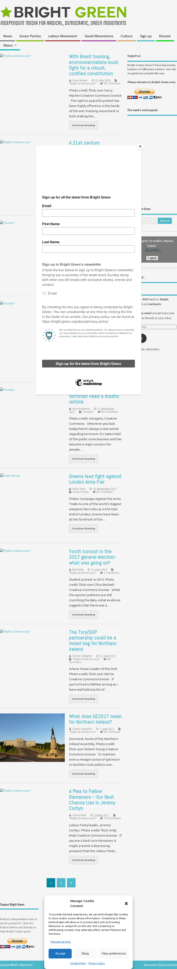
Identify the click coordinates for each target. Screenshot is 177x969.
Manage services (61, 941)
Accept (60, 953)
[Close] (140, 146)
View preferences (113, 953)
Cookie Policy (78, 963)
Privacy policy (96, 963)
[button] (126, 903)
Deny (85, 953)
